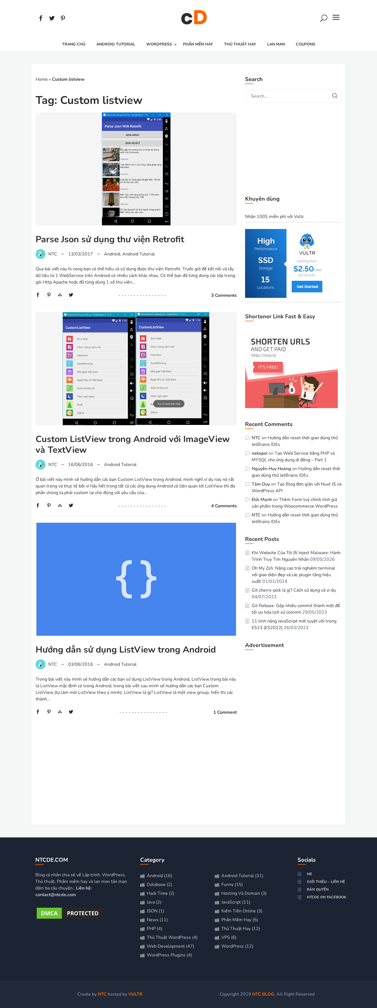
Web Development (166, 946)
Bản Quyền (318, 889)
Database (156, 885)
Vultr (135, 994)
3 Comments (224, 295)
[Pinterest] (62, 19)
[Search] (324, 19)
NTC (256, 438)
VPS (225, 937)
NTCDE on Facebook (326, 897)
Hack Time (157, 893)
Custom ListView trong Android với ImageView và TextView (133, 444)
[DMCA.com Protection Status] (69, 919)
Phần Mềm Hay (198, 44)
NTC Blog (263, 994)
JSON (152, 911)
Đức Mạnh (262, 500)
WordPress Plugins (166, 955)
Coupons (305, 44)
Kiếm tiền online (238, 911)
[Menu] (336, 19)
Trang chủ (73, 44)
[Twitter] (51, 19)
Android (112, 254)
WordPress (159, 44)
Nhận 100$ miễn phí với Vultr (274, 217)
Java (151, 902)
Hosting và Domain (240, 893)
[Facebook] (40, 19)
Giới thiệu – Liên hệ (326, 881)
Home (42, 79)
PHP (151, 929)
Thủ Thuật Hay (240, 44)
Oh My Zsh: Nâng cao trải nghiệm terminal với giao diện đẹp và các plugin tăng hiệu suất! (293, 574)
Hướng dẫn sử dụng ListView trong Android (126, 650)
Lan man (276, 44)
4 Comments (224, 506)
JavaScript (231, 902)
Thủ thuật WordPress (169, 937)
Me (309, 874)
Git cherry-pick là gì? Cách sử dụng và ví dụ (294, 590)
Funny (227, 885)
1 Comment (225, 712)
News (152, 920)
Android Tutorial (115, 44)
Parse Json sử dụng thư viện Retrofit (110, 239)
